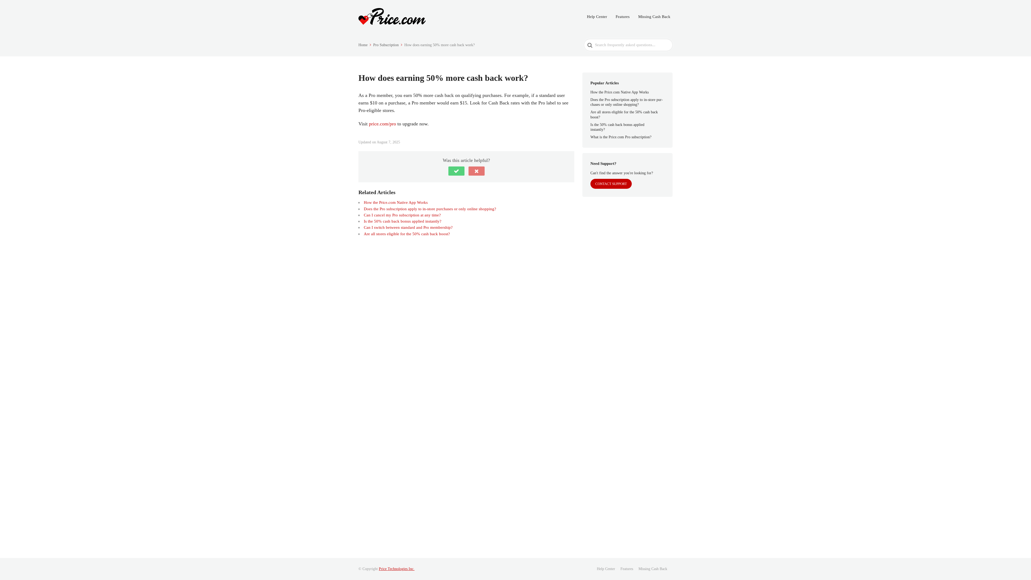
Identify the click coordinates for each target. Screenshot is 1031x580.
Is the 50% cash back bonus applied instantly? (402, 221)
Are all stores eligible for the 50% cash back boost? (407, 234)
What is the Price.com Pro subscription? (620, 137)
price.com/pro (382, 123)
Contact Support (611, 184)
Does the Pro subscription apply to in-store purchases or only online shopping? (430, 209)
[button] (456, 171)
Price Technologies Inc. (397, 569)
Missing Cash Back (654, 17)
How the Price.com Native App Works (396, 202)
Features (623, 17)
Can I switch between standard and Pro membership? (408, 227)
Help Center (597, 17)
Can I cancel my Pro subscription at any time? (402, 215)
